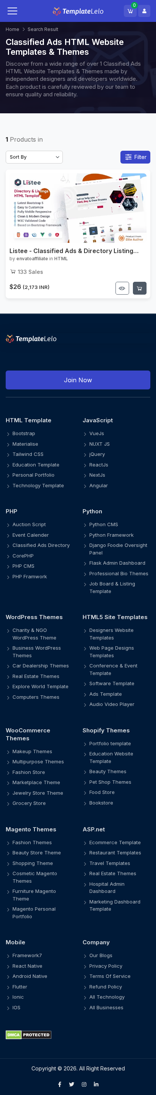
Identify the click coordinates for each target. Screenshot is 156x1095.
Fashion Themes (32, 842)
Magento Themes (31, 829)
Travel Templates (109, 863)
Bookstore (101, 803)
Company (96, 942)
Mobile (15, 942)
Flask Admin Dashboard (117, 563)
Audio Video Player (111, 704)
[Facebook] (59, 1084)
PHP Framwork (29, 576)
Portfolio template (110, 743)
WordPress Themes (34, 617)
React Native (27, 966)
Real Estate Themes (35, 676)
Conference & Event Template (113, 669)
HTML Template (28, 420)
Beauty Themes (107, 771)
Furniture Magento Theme (34, 895)
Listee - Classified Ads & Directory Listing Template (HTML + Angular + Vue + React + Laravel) (73, 251)
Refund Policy (105, 987)
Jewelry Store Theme (37, 793)
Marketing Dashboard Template (114, 905)
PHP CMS (23, 566)
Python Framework (111, 535)
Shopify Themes (106, 730)
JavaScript (98, 420)
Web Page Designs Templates (111, 651)
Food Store (102, 792)
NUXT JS (99, 444)
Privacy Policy (105, 966)
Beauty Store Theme (36, 852)
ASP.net (94, 829)
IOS (16, 1007)
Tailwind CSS (28, 454)
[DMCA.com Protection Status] (78, 1034)
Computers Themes (35, 697)
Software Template (111, 683)
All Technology (107, 997)
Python (92, 511)
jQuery (97, 454)
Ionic (18, 997)
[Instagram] (84, 1084)
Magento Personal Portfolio (34, 912)
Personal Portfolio (33, 475)
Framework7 (27, 955)
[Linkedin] (96, 1084)
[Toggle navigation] (20, 11)
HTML (61, 258)
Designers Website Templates (111, 634)
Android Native (29, 976)
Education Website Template (111, 757)
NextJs (97, 475)
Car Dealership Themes (40, 666)
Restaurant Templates (115, 852)
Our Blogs (100, 955)
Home (12, 29)
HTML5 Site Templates (115, 617)
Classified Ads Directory (41, 545)
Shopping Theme (32, 863)
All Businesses (106, 1007)
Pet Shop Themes (110, 782)
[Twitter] (71, 1084)
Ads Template (105, 694)
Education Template (35, 465)
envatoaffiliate (32, 258)
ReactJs (98, 465)
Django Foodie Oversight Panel (118, 549)
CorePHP (23, 556)
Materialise (25, 444)
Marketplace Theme (36, 782)
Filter (140, 157)
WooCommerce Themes (28, 734)
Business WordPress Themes (36, 651)
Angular (98, 485)
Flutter (19, 987)
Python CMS (103, 524)
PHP (11, 511)
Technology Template (38, 485)
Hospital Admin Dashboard (107, 887)
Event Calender (30, 535)
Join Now (78, 380)
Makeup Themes (32, 751)
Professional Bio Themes (118, 573)
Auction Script (29, 524)
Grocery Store (29, 803)
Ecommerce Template (115, 842)
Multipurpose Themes (38, 761)
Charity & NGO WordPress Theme (34, 634)
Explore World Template (40, 686)
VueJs (96, 433)
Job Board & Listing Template (112, 587)
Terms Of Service (110, 976)
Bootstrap (23, 433)
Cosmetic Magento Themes (34, 877)
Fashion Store (28, 772)
